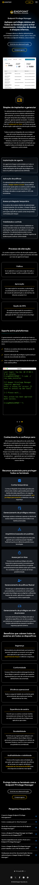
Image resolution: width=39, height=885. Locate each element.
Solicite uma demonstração (19, 44)
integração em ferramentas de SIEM (18, 766)
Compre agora (20, 50)
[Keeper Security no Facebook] (20, 877)
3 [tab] (22, 421)
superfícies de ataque (12, 657)
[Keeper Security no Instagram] (24, 877)
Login (29, 2)
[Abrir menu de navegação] (36, 2)
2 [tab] (19, 421)
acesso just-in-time (15, 124)
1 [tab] (17, 421)
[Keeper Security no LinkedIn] (11, 877)
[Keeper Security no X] (15, 877)
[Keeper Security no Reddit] (28, 877)
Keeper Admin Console (16, 184)
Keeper (7, 2)
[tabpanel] (19, 392)
